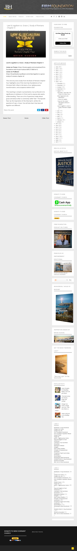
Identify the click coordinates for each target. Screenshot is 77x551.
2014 (57, 129)
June (58, 112)
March (59, 118)
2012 (57, 133)
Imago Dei (56, 436)
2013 (57, 131)
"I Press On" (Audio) (62, 99)
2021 (57, 76)
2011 (57, 134)
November (60, 85)
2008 (57, 140)
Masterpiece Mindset (59, 445)
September (60, 89)
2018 (57, 81)
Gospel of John (57, 435)
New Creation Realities (59, 448)
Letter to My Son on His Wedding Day (66, 415)
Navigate (56, 447)
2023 (57, 72)
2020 (57, 78)
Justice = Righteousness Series (61, 438)
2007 (57, 142)
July (58, 111)
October (59, 87)
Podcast (21, 16)
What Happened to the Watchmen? (62, 96)
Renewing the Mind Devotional (61, 457)
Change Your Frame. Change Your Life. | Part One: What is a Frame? (62, 407)
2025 (57, 69)
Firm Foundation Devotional (61, 432)
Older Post (45, 118)
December (60, 83)
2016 (57, 125)
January (59, 122)
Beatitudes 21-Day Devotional (61, 427)
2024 (57, 70)
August (59, 91)
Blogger (44, 531)
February (59, 120)
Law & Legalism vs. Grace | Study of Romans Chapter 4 (64, 107)
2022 (57, 74)
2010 (57, 136)
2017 (57, 123)
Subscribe (63, 43)
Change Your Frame (59, 429)
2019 (57, 80)
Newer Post (7, 118)
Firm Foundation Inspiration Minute (62, 433)
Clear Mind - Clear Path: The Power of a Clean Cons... (64, 93)
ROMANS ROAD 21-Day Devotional (62, 459)
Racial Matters (57, 456)
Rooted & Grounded (59, 460)
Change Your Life (58, 430)
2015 (57, 127)
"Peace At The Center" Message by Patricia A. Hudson (63, 102)
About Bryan (12, 16)
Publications (40, 16)
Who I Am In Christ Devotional (61, 462)
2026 (57, 67)
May (58, 114)
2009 (57, 138)
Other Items (29, 16)
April (58, 116)
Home (4, 16)
